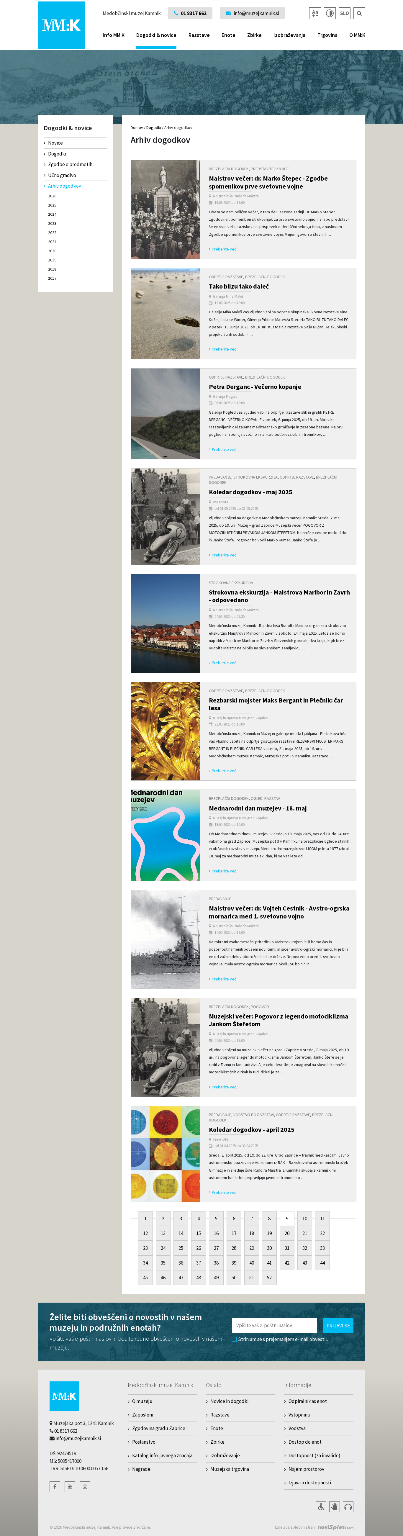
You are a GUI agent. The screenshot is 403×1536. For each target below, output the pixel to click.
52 (269, 1277)
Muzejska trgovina (229, 1469)
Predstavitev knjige (270, 168)
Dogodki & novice (156, 35)
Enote (228, 35)
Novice (55, 143)
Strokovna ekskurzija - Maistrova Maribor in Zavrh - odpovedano (279, 596)
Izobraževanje (225, 1455)
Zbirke (254, 35)
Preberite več (224, 249)
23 (145, 1248)
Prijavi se (338, 1325)
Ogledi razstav (265, 798)
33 (322, 1248)
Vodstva (297, 1428)
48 (198, 1277)
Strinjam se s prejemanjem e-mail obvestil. (283, 1339)
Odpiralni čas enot (308, 1401)
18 (251, 1233)
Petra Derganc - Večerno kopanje (255, 386)
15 (198, 1233)
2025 (52, 205)
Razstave (199, 35)
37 (198, 1263)
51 (251, 1277)
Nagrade (141, 1469)
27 (216, 1248)
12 (145, 1233)
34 (145, 1263)
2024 (52, 214)
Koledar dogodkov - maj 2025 (250, 492)
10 (304, 1218)
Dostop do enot (305, 1442)
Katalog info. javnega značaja (162, 1455)
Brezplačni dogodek (229, 168)
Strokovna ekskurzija (255, 477)
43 (304, 1263)
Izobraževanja (289, 35)
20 (287, 1233)
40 (251, 1263)
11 (322, 1218)
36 (180, 1263)
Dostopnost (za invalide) (314, 1455)
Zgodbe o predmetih (70, 164)
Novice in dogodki (229, 1401)
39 (234, 1263)
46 (163, 1277)
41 (269, 1263)
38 (216, 1263)
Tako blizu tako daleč (239, 286)
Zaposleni (142, 1414)
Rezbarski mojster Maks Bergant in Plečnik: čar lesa (276, 704)
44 (322, 1263)
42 (287, 1263)
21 (304, 1233)
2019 (52, 260)
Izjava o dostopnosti (310, 1482)
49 (216, 1277)
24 (163, 1248)
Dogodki (57, 153)
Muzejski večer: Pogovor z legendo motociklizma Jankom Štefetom (278, 1020)
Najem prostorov (306, 1469)
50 (234, 1277)
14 (180, 1233)
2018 (52, 269)
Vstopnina (299, 1414)
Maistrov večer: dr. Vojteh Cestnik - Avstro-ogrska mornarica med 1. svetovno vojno (279, 912)
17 (234, 1233)
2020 (52, 250)
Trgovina (327, 35)
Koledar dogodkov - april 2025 (251, 1129)
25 (180, 1248)
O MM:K (357, 35)
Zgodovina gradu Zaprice (158, 1428)
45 (145, 1277)
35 (163, 1263)
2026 (52, 196)
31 (287, 1248)
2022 (52, 232)
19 (269, 1233)
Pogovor (260, 1006)
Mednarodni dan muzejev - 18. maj (258, 808)
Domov (137, 127)
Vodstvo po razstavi (253, 1114)
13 (163, 1233)
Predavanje (220, 477)
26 (198, 1248)
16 (216, 1233)
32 (304, 1248)
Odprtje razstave (226, 276)
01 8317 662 (65, 1431)
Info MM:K (113, 35)
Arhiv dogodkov (64, 186)
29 (251, 1248)
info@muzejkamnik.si (78, 1438)
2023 (52, 223)
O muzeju (142, 1401)
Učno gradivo (62, 175)
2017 (52, 278)
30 (269, 1248)
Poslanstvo (143, 1442)
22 (322, 1233)
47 (180, 1277)
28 (234, 1248)
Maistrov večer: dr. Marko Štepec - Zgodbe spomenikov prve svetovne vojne (268, 182)
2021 (52, 241)
